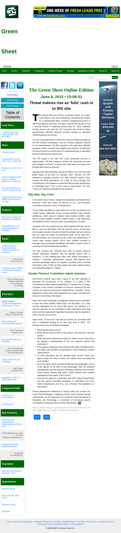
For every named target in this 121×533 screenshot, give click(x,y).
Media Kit (103, 71)
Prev (37, 417)
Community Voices (45, 524)
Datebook (26, 71)
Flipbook (37, 522)
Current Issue (12, 95)
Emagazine (27, 522)
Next (47, 417)
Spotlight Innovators (86, 71)
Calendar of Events (105, 522)
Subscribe (7, 66)
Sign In (114, 66)
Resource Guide (55, 71)
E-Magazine (39, 71)
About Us (115, 71)
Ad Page (70, 71)
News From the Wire (51, 522)
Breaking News (69, 522)
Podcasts (91, 522)
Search (114, 77)
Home (4, 71)
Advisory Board (76, 524)
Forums (14, 71)
